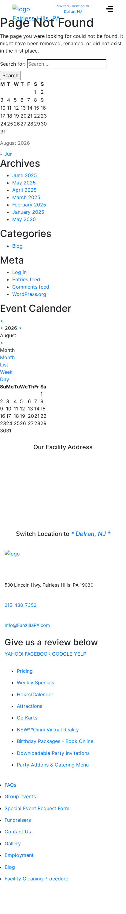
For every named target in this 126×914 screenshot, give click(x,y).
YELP (80, 654)
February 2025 (29, 205)
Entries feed (26, 279)
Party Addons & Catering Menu (53, 765)
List (4, 365)
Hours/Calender (35, 694)
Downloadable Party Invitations (53, 753)
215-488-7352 (20, 605)
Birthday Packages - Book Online (55, 741)
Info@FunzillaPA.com (27, 625)
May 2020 (24, 219)
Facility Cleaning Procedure (36, 879)
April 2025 (24, 190)
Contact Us (18, 831)
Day (4, 379)
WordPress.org (29, 294)
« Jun (6, 154)
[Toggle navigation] (109, 9)
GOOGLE (62, 654)
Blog (17, 246)
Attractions (29, 706)
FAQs (10, 785)
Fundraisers (18, 820)
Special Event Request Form (37, 808)
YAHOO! (14, 654)
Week (6, 372)
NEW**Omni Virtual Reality (48, 729)
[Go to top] (63, 898)
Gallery (13, 843)
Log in (19, 272)
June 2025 (24, 175)
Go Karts (27, 718)
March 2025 (26, 197)
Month (7, 357)
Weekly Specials (35, 682)
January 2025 (28, 212)
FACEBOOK (37, 654)
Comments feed (30, 287)
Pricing (25, 671)
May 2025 (24, 183)
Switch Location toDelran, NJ (73, 9)
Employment (19, 855)
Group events (20, 796)
